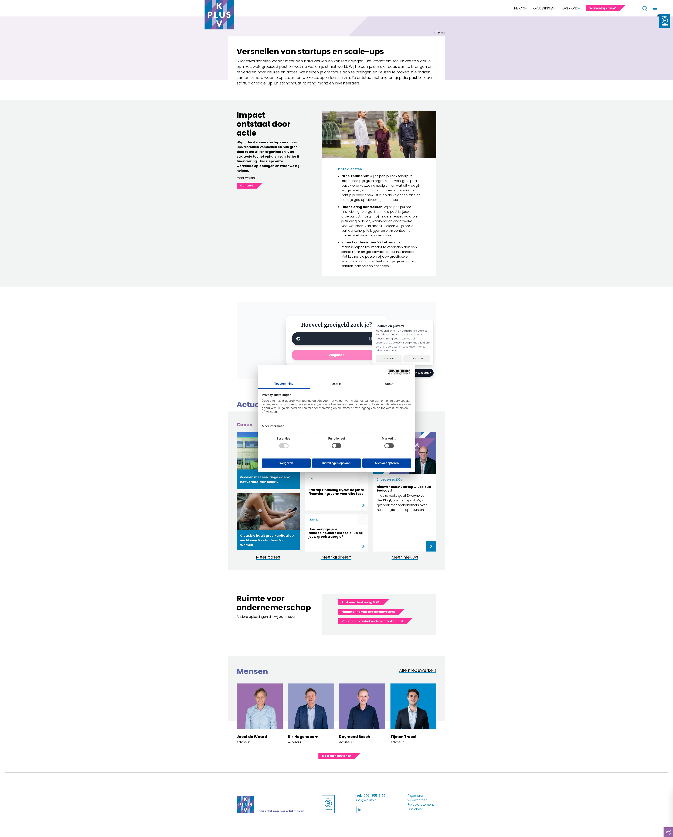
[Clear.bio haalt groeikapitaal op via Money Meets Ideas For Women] (268, 507)
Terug (440, 32)
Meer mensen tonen (336, 756)
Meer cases (268, 557)
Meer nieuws (405, 557)
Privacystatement (420, 804)
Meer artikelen (336, 557)
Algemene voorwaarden (417, 798)
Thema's (518, 8)
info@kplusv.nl (366, 800)
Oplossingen (543, 8)
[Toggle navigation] (655, 8)
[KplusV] (219, 15)
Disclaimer (415, 809)
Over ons (570, 8)
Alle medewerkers (417, 670)
